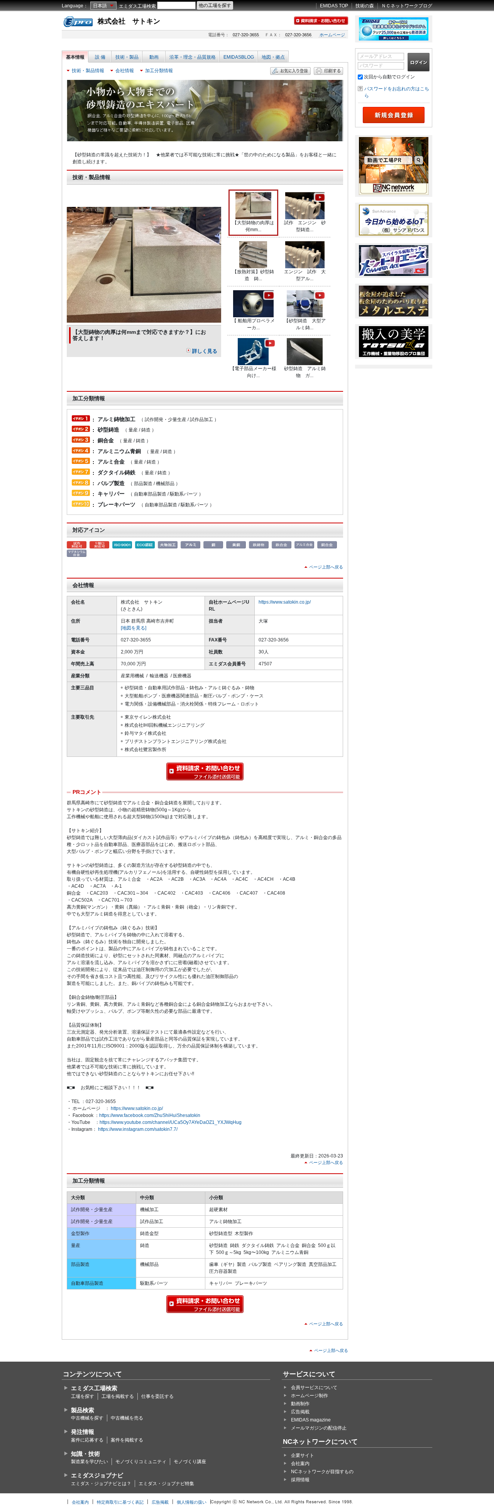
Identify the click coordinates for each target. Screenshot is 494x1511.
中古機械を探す (87, 1418)
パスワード (371, 65)
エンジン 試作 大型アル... (305, 275)
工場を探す (82, 1396)
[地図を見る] (133, 628)
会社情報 (124, 70)
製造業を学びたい (89, 1461)
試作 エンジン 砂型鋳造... (305, 226)
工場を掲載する (118, 1396)
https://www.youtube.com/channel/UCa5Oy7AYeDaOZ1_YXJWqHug (171, 1122)
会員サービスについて (314, 1387)
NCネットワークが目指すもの (322, 1471)
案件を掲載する (127, 1440)
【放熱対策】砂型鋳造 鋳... (253, 275)
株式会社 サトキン (129, 21)
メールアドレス (376, 56)
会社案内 (300, 1463)
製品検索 (82, 1410)
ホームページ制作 (309, 1395)
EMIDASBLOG (238, 57)
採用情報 (300, 1479)
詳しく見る (204, 351)
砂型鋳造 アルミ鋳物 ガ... (305, 372)
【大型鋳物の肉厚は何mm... (253, 226)
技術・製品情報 (88, 70)
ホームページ (332, 34)
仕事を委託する (157, 1396)
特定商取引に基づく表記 (120, 1502)
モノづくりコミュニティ (140, 1461)
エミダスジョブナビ (97, 1475)
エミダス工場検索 (137, 6)
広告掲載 (300, 1412)
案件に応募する (87, 1440)
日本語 (100, 5)
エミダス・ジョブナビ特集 (166, 1483)
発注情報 (82, 1431)
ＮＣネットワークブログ (406, 5)
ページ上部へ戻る (326, 567)
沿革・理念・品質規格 (192, 57)
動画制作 (300, 1403)
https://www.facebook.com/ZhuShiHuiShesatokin (149, 1115)
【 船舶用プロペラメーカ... (253, 324)
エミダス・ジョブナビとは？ (101, 1483)
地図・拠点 (273, 57)
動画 (154, 57)
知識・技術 (85, 1453)
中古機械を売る (127, 1418)
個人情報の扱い (191, 1502)
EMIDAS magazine (311, 1420)
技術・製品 (127, 57)
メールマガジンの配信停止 (319, 1428)
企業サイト (302, 1455)
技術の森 (364, 5)
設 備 (100, 57)
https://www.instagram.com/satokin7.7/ (138, 1129)
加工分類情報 (159, 70)
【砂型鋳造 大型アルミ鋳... (305, 324)
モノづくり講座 (190, 1461)
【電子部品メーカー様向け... (253, 372)
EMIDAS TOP (334, 5)
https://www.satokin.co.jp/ (285, 602)
